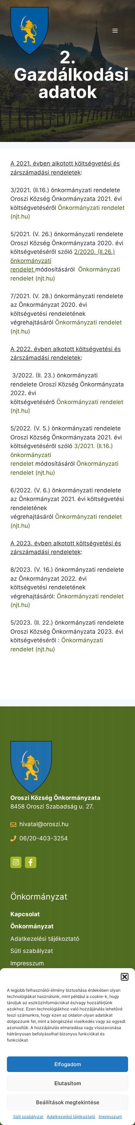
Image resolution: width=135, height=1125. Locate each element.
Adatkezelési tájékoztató (71, 1116)
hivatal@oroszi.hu (44, 824)
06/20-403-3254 (43, 838)
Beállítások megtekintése (67, 1102)
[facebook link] (30, 862)
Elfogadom (67, 1064)
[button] (124, 976)
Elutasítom (67, 1083)
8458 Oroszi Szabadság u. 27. (52, 806)
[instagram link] (15, 862)
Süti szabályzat (28, 1116)
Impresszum (110, 1116)
